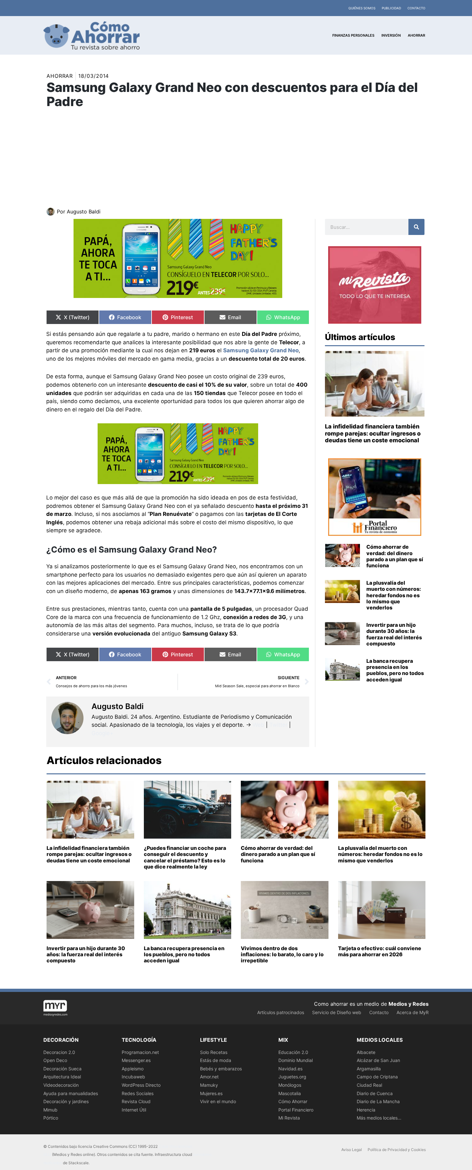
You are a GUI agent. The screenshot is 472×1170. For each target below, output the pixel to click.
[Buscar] (416, 227)
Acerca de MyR (413, 1012)
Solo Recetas (213, 1052)
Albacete (366, 1052)
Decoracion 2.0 (59, 1052)
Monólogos (289, 1085)
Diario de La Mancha (378, 1101)
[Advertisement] (236, 159)
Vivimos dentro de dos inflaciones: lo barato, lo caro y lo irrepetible (282, 954)
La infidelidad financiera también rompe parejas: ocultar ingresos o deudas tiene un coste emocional (373, 433)
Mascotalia (289, 1093)
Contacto (416, 8)
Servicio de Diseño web (336, 1012)
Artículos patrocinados (280, 1012)
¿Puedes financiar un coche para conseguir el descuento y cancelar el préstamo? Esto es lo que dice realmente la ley (185, 857)
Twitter (278, 725)
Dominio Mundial (295, 1060)
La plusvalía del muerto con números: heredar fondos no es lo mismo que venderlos (393, 595)
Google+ (102, 733)
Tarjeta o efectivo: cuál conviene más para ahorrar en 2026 (379, 951)
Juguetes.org (292, 1076)
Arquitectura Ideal (62, 1076)
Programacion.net (140, 1052)
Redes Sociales (137, 1093)
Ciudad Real (369, 1085)
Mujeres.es (211, 1093)
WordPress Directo (141, 1085)
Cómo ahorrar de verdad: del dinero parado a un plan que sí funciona (394, 556)
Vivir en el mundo (218, 1101)
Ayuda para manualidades (70, 1093)
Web (258, 725)
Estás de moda (215, 1060)
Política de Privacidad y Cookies (397, 1149)
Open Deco (55, 1060)
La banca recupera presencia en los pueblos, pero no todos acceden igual (395, 670)
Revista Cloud (136, 1101)
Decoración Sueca (62, 1068)
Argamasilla (369, 1068)
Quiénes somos (361, 8)
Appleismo (133, 1068)
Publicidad (391, 8)
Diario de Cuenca (375, 1093)
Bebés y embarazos (221, 1068)
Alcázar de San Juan (378, 1060)
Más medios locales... (379, 1117)
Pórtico (50, 1117)
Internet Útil (134, 1109)
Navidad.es (290, 1068)
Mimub (50, 1109)
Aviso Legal (351, 1149)
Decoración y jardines (66, 1101)
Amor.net (209, 1076)
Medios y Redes (409, 1004)
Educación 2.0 (293, 1052)
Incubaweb (133, 1076)
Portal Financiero (295, 1109)
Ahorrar (60, 76)
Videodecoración (61, 1085)
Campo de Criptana (377, 1076)
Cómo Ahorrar (292, 1101)
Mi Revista (289, 1117)
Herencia (366, 1109)
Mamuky (209, 1085)
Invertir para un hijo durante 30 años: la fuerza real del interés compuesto (394, 634)
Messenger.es (136, 1060)
